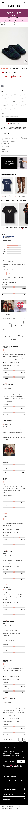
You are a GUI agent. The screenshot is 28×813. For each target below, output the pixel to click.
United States (8, 785)
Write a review (16, 68)
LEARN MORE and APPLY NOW (9, 768)
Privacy (2, 806)
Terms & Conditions (9, 806)
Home (1, 22)
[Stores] (14, 3)
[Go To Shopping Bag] (25, 3)
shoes (15, 22)
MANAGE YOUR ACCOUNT (8, 769)
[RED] (2, 86)
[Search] (8, 3)
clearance (10, 22)
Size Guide (24, 90)
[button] (13, 65)
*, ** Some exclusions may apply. (10, 808)
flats (19, 22)
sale (5, 22)
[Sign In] (19, 3)
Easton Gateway (14, 116)
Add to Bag (17, 120)
